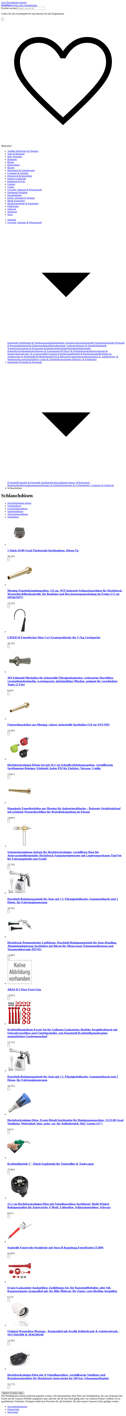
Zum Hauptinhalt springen (14, 2)
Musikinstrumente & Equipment (22, 203)
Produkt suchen (8, 8)
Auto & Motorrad (15, 154)
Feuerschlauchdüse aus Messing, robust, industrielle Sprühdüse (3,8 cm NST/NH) (58, 724)
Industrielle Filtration (93, 343)
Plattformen (13, 206)
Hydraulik (12, 482)
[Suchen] (2, 19)
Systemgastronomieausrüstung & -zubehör (89, 356)
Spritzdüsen (13, 517)
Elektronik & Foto (16, 181)
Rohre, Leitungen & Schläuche (99, 485)
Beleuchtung (13, 165)
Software (11, 209)
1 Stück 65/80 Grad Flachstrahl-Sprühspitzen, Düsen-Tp (43, 550)
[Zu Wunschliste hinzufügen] (8, 559)
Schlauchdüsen (59, 482)
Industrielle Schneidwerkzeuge (68, 343)
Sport (10, 214)
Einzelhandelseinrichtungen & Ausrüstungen (38, 351)
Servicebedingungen (17, 1406)
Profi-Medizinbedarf (43, 356)
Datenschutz (13, 1409)
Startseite (11, 219)
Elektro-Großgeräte (16, 178)
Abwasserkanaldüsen (17, 514)
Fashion (11, 184)
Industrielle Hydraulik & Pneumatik (24, 362)
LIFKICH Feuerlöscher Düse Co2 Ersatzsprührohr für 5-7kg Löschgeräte (53, 637)
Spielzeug (12, 211)
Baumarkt (12, 159)
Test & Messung (61, 356)
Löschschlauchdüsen (17, 508)
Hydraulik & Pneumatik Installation (34, 482)
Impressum (12, 1412)
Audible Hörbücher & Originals (22, 151)
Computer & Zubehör (17, 173)
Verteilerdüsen (14, 506)
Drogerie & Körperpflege (19, 176)
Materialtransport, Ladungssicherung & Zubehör (72, 345)
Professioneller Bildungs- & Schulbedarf (76, 359)
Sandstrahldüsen (15, 511)
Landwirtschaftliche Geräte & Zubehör (38, 359)
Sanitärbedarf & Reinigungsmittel (83, 354)
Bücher (10, 167)
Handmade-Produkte (17, 192)
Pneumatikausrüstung (31, 485)
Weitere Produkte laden (12, 1393)
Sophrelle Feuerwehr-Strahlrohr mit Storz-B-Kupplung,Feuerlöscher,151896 (55, 1247)
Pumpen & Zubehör (51, 485)
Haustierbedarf (14, 195)
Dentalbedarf (73, 348)
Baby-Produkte (14, 156)
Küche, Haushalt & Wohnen (21, 198)
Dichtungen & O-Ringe (72, 485)
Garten (10, 187)
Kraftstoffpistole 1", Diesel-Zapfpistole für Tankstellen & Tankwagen (50, 1163)
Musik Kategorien (16, 200)
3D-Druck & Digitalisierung (73, 351)
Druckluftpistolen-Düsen (19, 503)
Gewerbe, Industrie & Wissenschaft (24, 189)
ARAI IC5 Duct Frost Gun (24, 989)
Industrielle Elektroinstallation (34, 345)
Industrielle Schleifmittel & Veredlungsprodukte (30, 343)
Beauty (10, 162)
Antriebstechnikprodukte (55, 348)
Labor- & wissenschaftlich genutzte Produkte (45, 354)
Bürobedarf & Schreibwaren (21, 170)
